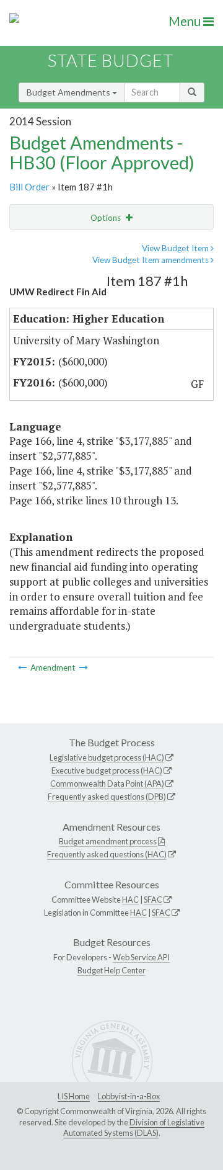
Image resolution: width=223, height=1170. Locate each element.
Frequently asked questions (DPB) (107, 797)
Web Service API (141, 957)
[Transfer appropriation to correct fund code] (83, 667)
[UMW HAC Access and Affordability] (23, 667)
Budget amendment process (108, 841)
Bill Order (29, 186)
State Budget (110, 60)
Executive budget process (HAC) (106, 770)
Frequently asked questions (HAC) (107, 854)
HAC (130, 899)
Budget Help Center (111, 970)
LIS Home (74, 1096)
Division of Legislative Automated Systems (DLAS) (133, 1127)
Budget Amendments (69, 92)
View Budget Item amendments (151, 260)
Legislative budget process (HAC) (107, 757)
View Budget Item (176, 248)
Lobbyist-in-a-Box (129, 1096)
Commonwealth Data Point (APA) (107, 783)
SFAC (153, 899)
